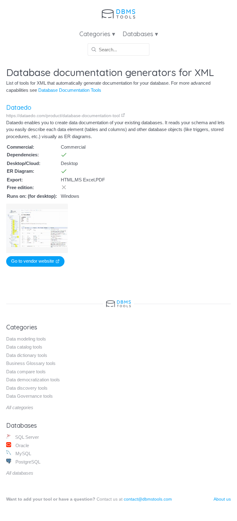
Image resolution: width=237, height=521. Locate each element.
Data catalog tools (24, 346)
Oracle (21, 445)
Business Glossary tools (31, 363)
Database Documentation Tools (69, 90)
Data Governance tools (29, 396)
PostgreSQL (27, 461)
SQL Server (26, 437)
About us (222, 499)
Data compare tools (26, 371)
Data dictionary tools (26, 355)
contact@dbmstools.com (148, 499)
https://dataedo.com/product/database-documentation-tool (63, 115)
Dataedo (18, 107)
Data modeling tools (26, 338)
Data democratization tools (33, 379)
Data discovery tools (27, 388)
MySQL (22, 453)
